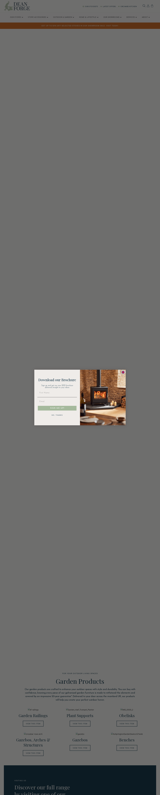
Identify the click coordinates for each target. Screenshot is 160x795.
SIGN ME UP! (57, 408)
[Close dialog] (123, 372)
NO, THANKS (57, 415)
